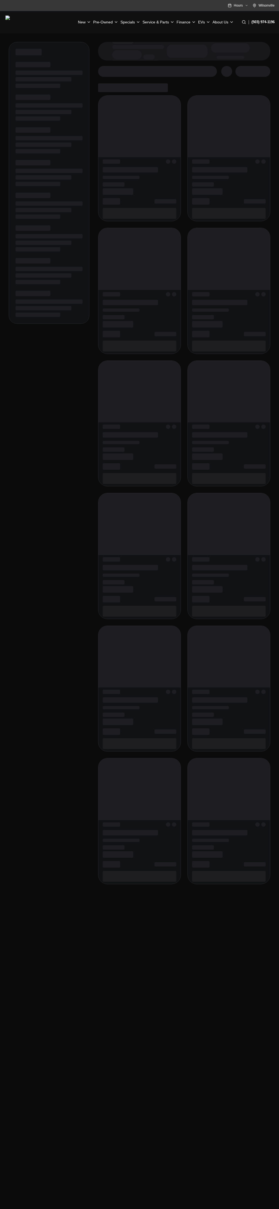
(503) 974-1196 (263, 22)
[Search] (244, 22)
